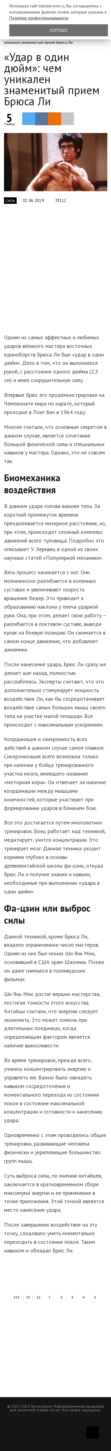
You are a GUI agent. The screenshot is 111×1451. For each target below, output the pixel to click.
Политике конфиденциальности (38, 18)
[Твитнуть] (28, 118)
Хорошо (59, 30)
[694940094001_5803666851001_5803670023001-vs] (55, 162)
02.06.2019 (33, 200)
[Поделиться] (41, 118)
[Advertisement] (55, 272)
